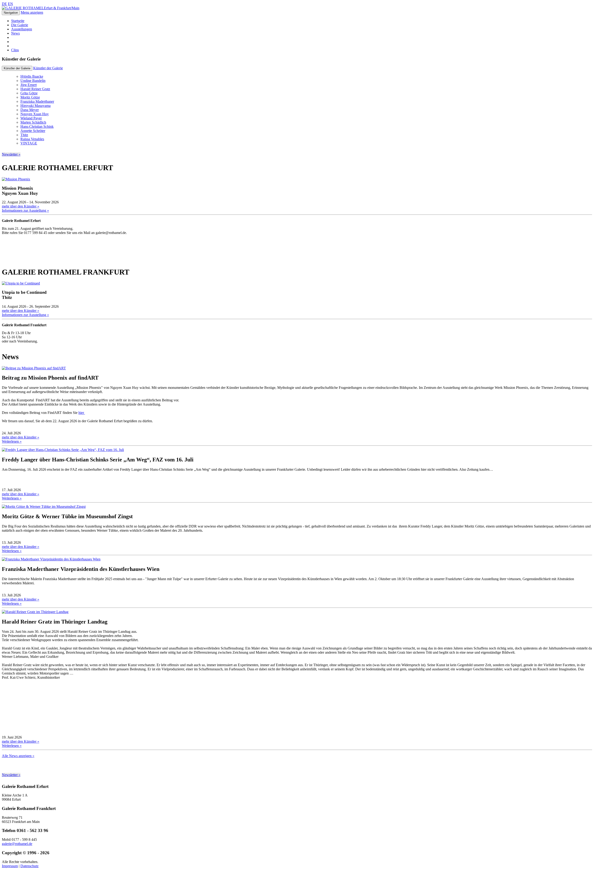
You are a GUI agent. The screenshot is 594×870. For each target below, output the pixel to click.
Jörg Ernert (28, 85)
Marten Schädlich (33, 122)
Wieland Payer (31, 118)
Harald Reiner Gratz (35, 89)
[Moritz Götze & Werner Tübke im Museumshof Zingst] (44, 507)
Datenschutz (29, 866)
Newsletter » (11, 154)
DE (4, 4)
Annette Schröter (32, 131)
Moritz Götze (30, 97)
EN (10, 4)
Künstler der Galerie (48, 68)
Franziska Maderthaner (37, 101)
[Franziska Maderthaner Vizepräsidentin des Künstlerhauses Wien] (51, 559)
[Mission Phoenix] (16, 179)
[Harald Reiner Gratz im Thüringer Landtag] (35, 612)
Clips (15, 50)
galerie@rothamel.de (17, 844)
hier (81, 413)
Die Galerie (19, 25)
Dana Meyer (29, 110)
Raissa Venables (32, 139)
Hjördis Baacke (31, 76)
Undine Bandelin (32, 81)
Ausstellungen (21, 29)
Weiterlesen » (12, 441)
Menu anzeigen (32, 12)
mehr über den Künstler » (20, 206)
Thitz (24, 135)
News (15, 33)
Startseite (17, 21)
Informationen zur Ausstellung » (25, 210)
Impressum (10, 866)
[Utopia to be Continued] (21, 283)
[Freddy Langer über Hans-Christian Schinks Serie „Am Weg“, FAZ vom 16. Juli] (63, 450)
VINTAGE (28, 143)
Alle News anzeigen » (18, 756)
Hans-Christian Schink (37, 126)
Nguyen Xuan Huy (34, 114)
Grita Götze (29, 93)
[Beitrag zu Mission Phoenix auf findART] (34, 368)
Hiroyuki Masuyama (35, 106)
